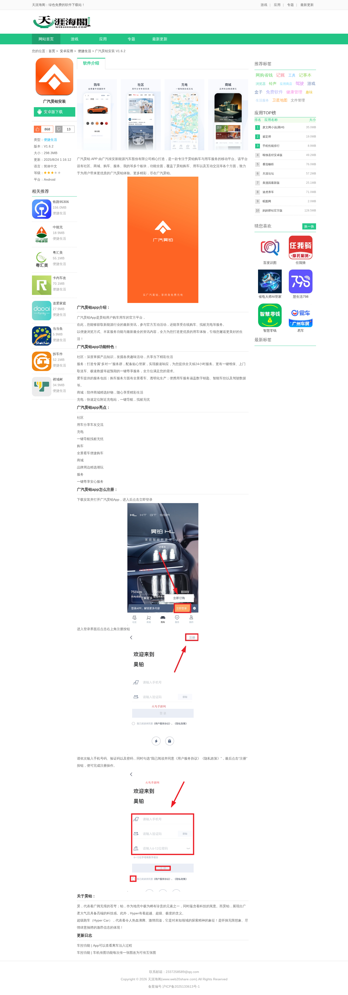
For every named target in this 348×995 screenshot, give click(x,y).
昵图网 (267, 201)
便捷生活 (84, 51)
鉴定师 (267, 136)
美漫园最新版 (271, 182)
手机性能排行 (271, 145)
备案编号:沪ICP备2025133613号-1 (174, 986)
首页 (52, 51)
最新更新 (307, 5)
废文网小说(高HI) (273, 127)
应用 (277, 5)
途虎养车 (268, 192)
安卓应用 (66, 51)
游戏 (264, 5)
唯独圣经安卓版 (272, 155)
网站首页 (46, 39)
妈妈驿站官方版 (272, 210)
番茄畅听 (268, 164)
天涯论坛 (268, 173)
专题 (290, 5)
